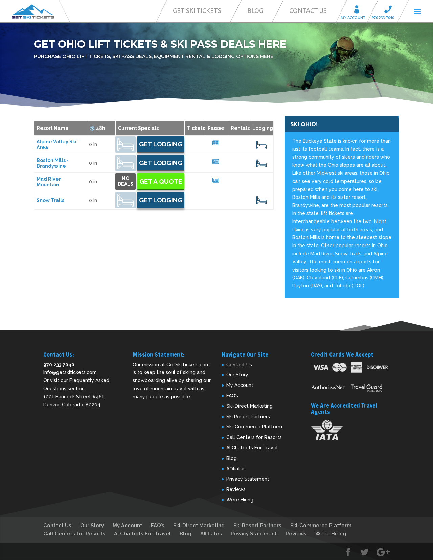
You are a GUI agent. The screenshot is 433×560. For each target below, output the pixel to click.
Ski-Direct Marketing (249, 406)
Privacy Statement (247, 479)
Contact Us (308, 10)
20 (262, 144)
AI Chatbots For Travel (252, 447)
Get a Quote (160, 181)
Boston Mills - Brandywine (53, 163)
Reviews (236, 489)
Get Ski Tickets (197, 10)
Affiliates (236, 468)
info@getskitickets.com (70, 372)
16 (261, 163)
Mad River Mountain (49, 181)
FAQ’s (232, 395)
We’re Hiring (239, 500)
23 (261, 200)
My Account (359, 10)
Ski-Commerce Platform (254, 426)
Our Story (237, 374)
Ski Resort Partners (248, 416)
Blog (255, 10)
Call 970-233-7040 (390, 10)
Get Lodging (160, 144)
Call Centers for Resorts (254, 437)
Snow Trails (50, 200)
